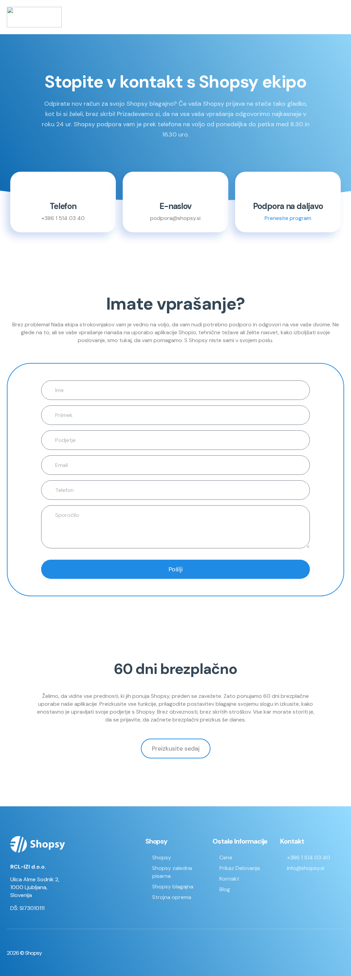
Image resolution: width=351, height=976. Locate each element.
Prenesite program (288, 218)
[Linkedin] (316, 953)
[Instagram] (335, 953)
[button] (339, 17)
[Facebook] (297, 953)
